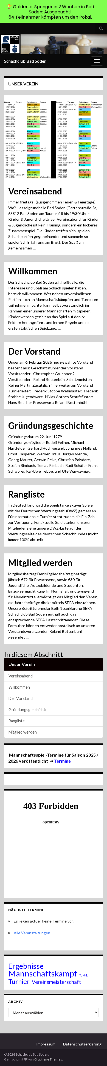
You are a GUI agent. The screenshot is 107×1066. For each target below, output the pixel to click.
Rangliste (26, 494)
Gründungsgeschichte (50, 425)
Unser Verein (22, 664)
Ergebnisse (26, 966)
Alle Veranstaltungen (32, 932)
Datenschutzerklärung (82, 1044)
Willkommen (32, 271)
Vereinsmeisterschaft (56, 982)
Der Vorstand (34, 351)
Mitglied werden (40, 563)
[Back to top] (95, 1054)
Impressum (45, 1044)
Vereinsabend (35, 191)
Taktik (83, 975)
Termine (62, 760)
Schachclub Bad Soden (25, 61)
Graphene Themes (48, 1059)
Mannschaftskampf (42, 973)
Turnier (19, 981)
